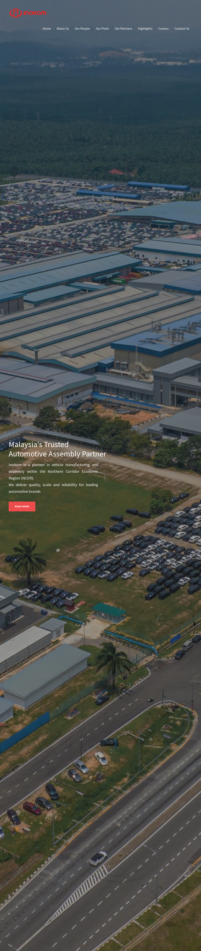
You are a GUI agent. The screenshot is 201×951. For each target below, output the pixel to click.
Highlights (145, 28)
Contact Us (182, 28)
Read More (22, 506)
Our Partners (123, 28)
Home (47, 28)
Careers (163, 28)
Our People (82, 28)
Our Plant (102, 28)
